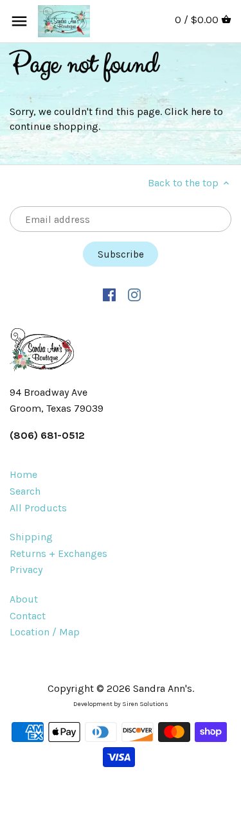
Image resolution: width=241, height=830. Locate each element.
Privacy (26, 569)
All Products (38, 508)
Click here (188, 111)
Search (25, 491)
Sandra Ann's (162, 688)
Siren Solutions (145, 704)
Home (23, 474)
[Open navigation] (19, 21)
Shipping (31, 537)
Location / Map (45, 632)
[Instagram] (135, 294)
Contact (28, 616)
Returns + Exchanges (58, 553)
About (24, 599)
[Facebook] (110, 294)
